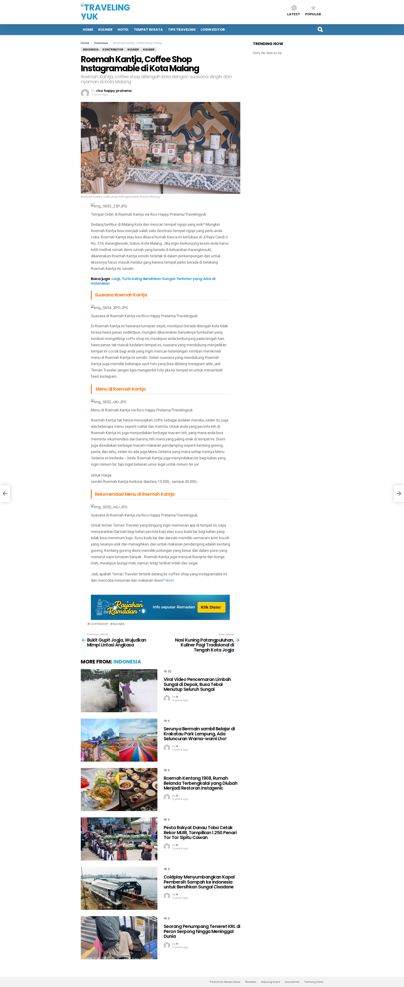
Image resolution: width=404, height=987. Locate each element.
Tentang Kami (313, 982)
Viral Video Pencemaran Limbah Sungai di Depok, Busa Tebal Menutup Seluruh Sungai (197, 684)
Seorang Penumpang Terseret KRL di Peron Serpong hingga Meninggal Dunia (202, 931)
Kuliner (105, 29)
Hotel (123, 29)
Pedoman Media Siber (225, 982)
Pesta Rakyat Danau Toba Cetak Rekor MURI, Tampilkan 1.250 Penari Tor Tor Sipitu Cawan (200, 832)
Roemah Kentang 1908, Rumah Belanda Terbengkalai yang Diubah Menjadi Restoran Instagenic (200, 783)
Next (170, 580)
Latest (293, 14)
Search (320, 29)
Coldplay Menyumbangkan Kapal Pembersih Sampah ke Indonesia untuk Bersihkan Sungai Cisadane (199, 882)
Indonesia (127, 661)
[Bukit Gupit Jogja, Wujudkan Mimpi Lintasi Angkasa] (5, 493)
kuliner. (119, 624)
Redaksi (250, 982)
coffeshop (99, 624)
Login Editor (213, 29)
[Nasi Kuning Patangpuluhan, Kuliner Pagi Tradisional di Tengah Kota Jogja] (399, 493)
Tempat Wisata (148, 29)
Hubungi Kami (270, 982)
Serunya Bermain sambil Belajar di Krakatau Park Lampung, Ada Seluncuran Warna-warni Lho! (199, 734)
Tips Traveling (182, 29)
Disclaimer (292, 982)
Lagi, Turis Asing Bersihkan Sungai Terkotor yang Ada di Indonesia (153, 281)
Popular (313, 14)
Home (88, 29)
